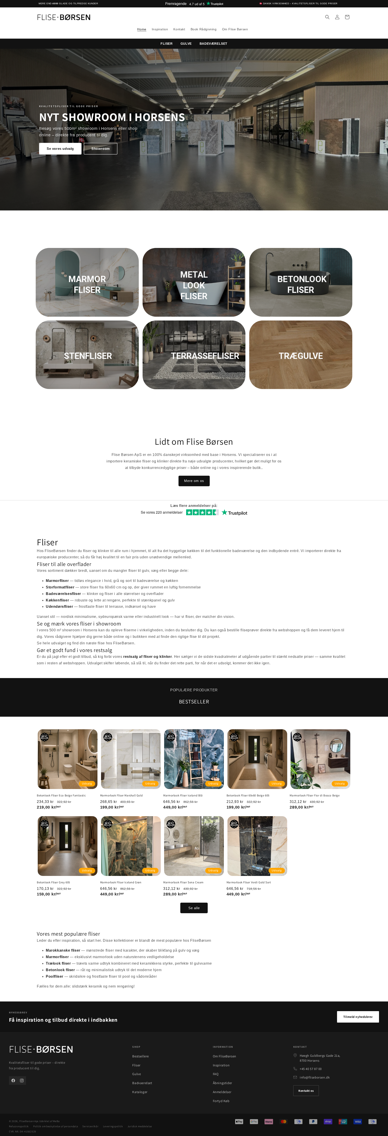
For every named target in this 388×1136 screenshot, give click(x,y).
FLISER (167, 43)
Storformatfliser (60, 587)
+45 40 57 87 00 (311, 1069)
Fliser (136, 1065)
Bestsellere (140, 1056)
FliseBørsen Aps (29, 1121)
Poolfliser (54, 976)
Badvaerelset (142, 1083)
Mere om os (194, 481)
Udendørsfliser (59, 606)
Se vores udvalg (60, 148)
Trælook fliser (58, 963)
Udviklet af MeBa (49, 1121)
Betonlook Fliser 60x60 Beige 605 (248, 795)
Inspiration (221, 1065)
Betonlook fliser (60, 970)
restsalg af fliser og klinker (147, 657)
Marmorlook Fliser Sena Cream (183, 882)
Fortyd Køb (221, 1101)
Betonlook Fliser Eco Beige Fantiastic (61, 795)
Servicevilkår (90, 1126)
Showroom (100, 148)
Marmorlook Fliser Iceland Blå (183, 795)
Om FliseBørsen (224, 1056)
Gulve (186, 43)
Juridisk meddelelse (140, 1126)
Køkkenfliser (57, 600)
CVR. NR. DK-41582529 (22, 1131)
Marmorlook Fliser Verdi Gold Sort (249, 882)
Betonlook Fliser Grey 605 (53, 882)
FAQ (216, 1074)
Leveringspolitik (113, 1126)
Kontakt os (306, 1091)
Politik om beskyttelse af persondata (55, 1126)
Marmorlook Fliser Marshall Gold (121, 795)
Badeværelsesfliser (63, 594)
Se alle (194, 908)
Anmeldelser (222, 1092)
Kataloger (139, 1092)
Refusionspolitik (19, 1126)
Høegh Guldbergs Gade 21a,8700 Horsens (320, 1058)
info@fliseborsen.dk (315, 1077)
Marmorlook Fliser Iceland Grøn (120, 882)
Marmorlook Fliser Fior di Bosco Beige (315, 795)
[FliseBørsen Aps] (41, 1050)
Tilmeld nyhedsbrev (358, 1017)
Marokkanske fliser (63, 950)
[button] (327, 17)
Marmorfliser (57, 581)
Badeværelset (213, 43)
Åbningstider (222, 1083)
